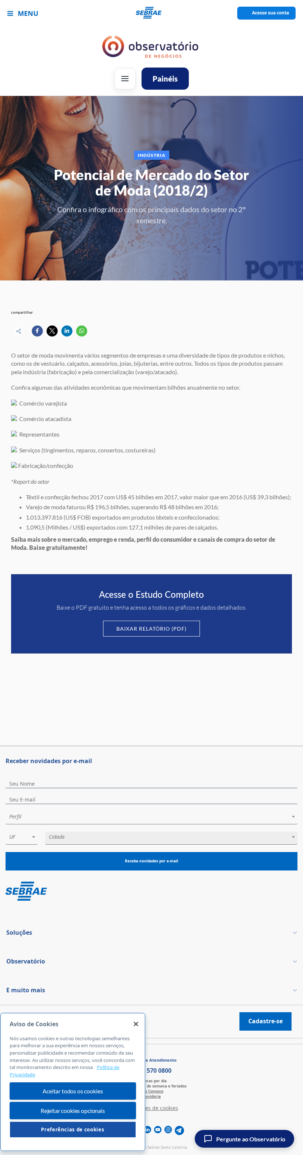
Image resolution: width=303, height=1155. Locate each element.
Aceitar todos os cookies (72, 1090)
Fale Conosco (151, 1091)
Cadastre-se (265, 1021)
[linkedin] (147, 1130)
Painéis (165, 78)
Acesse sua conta (270, 13)
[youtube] (157, 1130)
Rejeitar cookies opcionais (73, 1110)
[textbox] (155, 816)
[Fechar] (136, 1024)
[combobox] (151, 817)
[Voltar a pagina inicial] (151, 13)
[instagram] (168, 1130)
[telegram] (179, 1130)
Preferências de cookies (72, 1129)
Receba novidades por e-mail (151, 860)
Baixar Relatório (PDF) (151, 628)
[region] (73, 1082)
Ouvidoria (151, 1096)
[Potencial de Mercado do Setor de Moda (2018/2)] (37, 331)
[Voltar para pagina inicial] (151, 892)
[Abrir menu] (125, 78)
